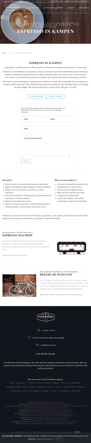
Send (26, 161)
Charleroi (32, 383)
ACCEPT (59, 439)
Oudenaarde (16, 391)
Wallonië (76, 391)
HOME (4, 53)
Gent (40, 383)
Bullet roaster (33, 8)
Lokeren (58, 387)
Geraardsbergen (13, 387)
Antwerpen (21, 383)
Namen (82, 387)
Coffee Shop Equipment (53, 8)
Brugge (55, 383)
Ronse (26, 391)
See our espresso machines (14, 255)
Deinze (63, 383)
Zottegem (45, 391)
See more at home (36, 96)
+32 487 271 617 (17, 1)
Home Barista (84, 8)
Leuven (49, 387)
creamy (77, 432)
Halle (24, 387)
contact (84, 1)
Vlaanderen (65, 391)
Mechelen (72, 387)
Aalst (12, 383)
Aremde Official (72, 1)
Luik (65, 387)
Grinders (71, 8)
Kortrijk (32, 387)
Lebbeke (41, 387)
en (62, 1)
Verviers (55, 391)
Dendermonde (74, 383)
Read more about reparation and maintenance (61, 294)
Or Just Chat (54, 96)
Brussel (47, 383)
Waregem (34, 391)
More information (45, 439)
